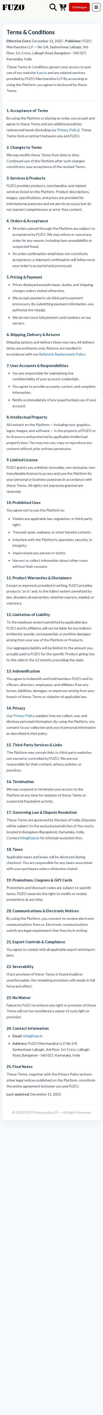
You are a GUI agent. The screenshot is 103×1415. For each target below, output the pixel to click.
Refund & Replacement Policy (62, 354)
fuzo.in (41, 72)
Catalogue (79, 7)
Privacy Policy (67, 130)
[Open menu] (96, 7)
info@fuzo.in (30, 838)
